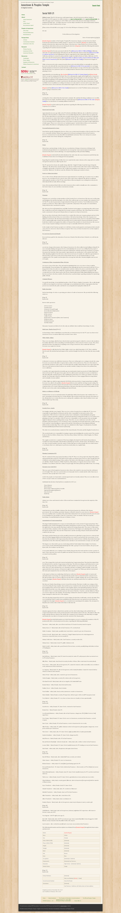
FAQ (24, 21)
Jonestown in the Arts (28, 44)
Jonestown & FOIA (27, 51)
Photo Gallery (26, 60)
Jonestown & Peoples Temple (35, 5)
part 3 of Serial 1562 (76, 19)
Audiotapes (26, 58)
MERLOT (26, 80)
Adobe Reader (63, 906)
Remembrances (27, 34)
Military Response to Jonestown (31, 64)
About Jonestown (27, 19)
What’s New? (26, 23)
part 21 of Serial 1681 (91, 19)
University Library (29, 73)
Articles (25, 40)
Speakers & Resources (28, 62)
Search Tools (96, 5)
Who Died (25, 30)
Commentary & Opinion (28, 42)
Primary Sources (27, 49)
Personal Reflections (28, 32)
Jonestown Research (28, 53)
